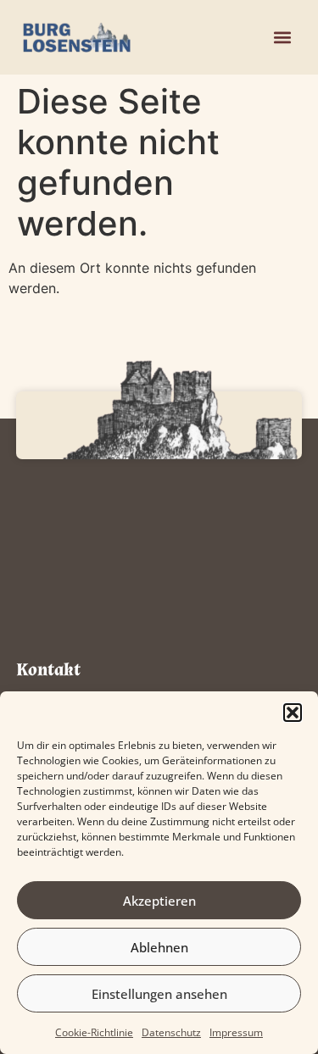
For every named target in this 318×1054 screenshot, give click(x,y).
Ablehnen (159, 947)
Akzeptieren (159, 900)
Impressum (236, 1032)
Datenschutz (171, 1032)
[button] (292, 712)
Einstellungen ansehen (159, 993)
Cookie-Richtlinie (94, 1032)
